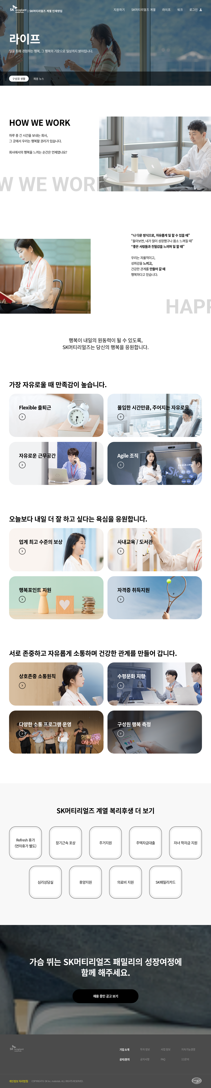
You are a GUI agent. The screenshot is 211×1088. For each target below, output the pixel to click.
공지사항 (144, 1059)
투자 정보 (145, 1049)
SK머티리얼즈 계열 (143, 9)
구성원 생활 (18, 79)
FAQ (163, 1059)
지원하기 (119, 9)
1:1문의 (185, 1059)
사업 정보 (165, 1049)
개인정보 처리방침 (18, 1081)
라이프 (166, 9)
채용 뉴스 (38, 79)
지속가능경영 (188, 1049)
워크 (180, 9)
